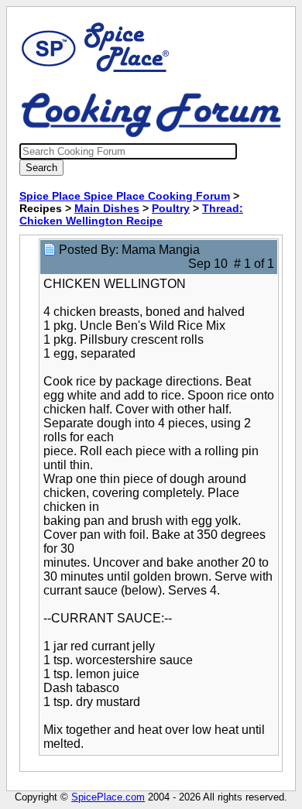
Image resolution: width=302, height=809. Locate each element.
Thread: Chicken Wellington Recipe (131, 214)
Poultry (171, 208)
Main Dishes (106, 208)
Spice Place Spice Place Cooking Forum (124, 196)
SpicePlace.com (108, 797)
